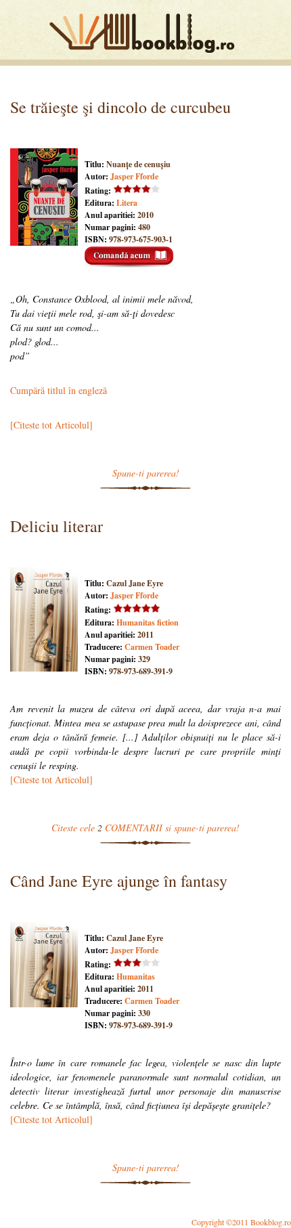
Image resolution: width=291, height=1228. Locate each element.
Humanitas (135, 976)
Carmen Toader (152, 647)
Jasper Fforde (134, 176)
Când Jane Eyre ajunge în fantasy (118, 881)
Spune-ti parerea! (145, 472)
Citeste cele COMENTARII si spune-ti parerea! (145, 827)
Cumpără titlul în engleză (58, 390)
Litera (126, 203)
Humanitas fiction (147, 622)
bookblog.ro (145, 33)
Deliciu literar (56, 526)
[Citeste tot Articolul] (51, 424)
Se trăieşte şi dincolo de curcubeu (120, 107)
